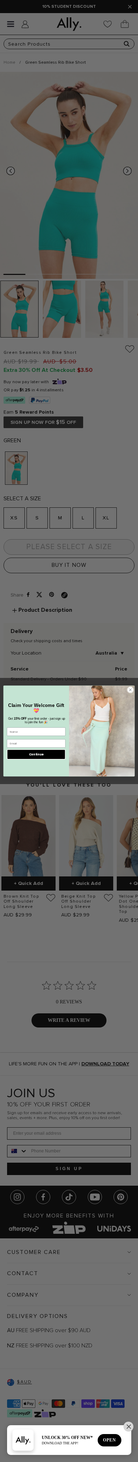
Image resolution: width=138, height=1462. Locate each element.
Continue (36, 754)
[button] (128, 1427)
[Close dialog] (130, 690)
